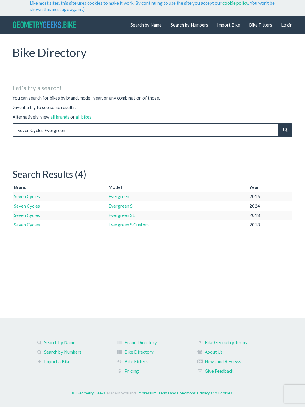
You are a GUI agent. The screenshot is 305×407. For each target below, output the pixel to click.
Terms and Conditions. (177, 393)
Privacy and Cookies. (215, 393)
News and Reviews (223, 361)
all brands (59, 116)
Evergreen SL (121, 215)
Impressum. (147, 393)
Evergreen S (120, 206)
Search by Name (146, 24)
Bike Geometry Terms (226, 342)
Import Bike (228, 24)
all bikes (83, 116)
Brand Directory (141, 342)
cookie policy (235, 3)
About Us (214, 352)
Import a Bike (57, 361)
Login (286, 24)
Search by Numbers (189, 24)
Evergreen (118, 196)
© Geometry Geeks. (89, 393)
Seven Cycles (27, 196)
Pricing (132, 371)
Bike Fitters (260, 24)
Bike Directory (139, 352)
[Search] (285, 130)
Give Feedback (219, 371)
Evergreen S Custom (128, 224)
